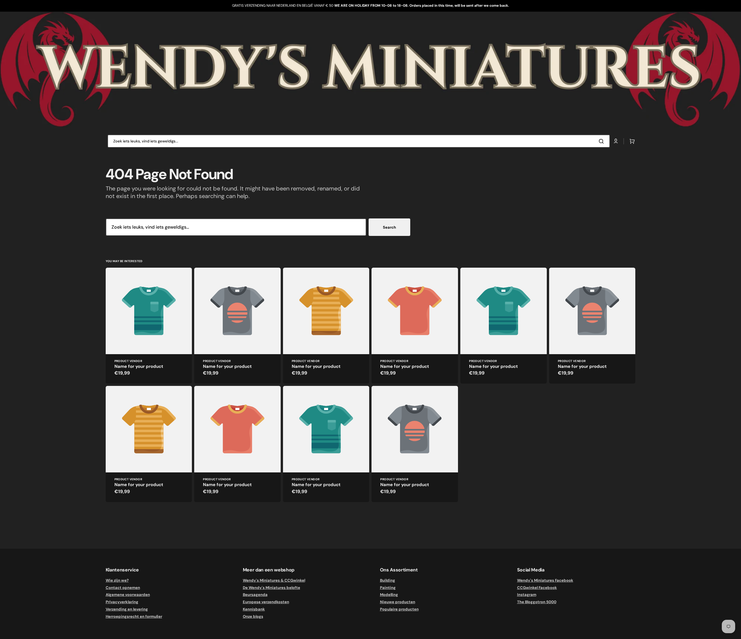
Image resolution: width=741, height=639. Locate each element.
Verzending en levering (127, 609)
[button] (631, 141)
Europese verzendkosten (266, 601)
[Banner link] (370, 70)
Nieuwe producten (397, 601)
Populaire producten (399, 609)
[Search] (602, 141)
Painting (388, 587)
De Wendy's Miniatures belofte (271, 587)
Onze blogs (253, 616)
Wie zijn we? (117, 580)
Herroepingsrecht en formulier (134, 616)
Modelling (389, 594)
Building (387, 580)
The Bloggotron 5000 (536, 601)
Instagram (526, 594)
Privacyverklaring (122, 601)
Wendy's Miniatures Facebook (545, 580)
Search (389, 227)
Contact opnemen (123, 587)
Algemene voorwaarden (128, 594)
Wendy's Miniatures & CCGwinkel (274, 580)
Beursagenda (255, 594)
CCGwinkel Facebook (537, 587)
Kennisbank (254, 609)
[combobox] (358, 141)
